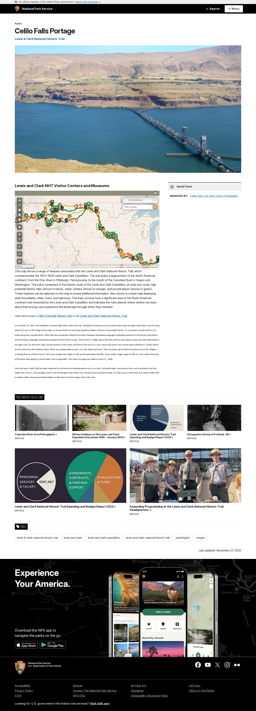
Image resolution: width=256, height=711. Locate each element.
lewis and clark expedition (104, 537)
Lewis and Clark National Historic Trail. (103, 316)
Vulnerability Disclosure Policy (149, 695)
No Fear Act (138, 685)
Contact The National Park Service (95, 690)
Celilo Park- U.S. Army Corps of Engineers (214, 195)
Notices (78, 685)
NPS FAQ (79, 695)
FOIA (18, 695)
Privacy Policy (24, 690)
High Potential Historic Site (55, 316)
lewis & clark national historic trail (37, 537)
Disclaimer (137, 690)
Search (214, 8)
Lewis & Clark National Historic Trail (39, 39)
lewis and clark (73, 537)
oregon (200, 537)
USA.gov (194, 685)
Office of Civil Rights (201, 690)
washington (183, 537)
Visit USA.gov (100, 703)
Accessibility (22, 685)
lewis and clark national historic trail (148, 537)
